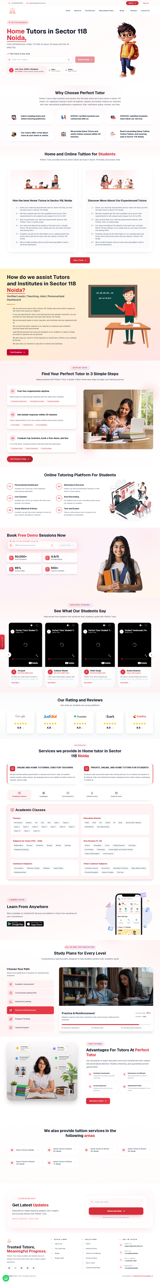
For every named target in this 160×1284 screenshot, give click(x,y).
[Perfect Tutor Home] (12, 10)
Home (68, 11)
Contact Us (145, 11)
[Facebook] (9, 1268)
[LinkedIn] (27, 1268)
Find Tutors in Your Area (20, 54)
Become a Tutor (97, 1101)
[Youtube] (21, 1268)
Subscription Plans (106, 11)
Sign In (131, 3)
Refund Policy (91, 1248)
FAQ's (88, 1244)
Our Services (90, 11)
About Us (77, 11)
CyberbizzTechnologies (142, 1276)
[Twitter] (33, 1268)
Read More (15, 683)
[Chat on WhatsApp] (6, 1278)
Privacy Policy (91, 1258)
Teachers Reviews (93, 1268)
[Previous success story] (8, 654)
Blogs (122, 11)
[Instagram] (15, 1268)
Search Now (65, 545)
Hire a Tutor (79, 260)
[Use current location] (68, 59)
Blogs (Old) (59, 1258)
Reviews (134, 11)
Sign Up (146, 3)
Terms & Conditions (93, 1253)
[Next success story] (151, 654)
